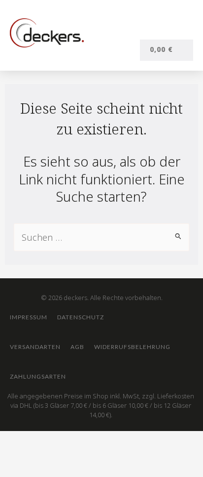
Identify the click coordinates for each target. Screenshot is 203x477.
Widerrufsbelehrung (132, 346)
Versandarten (35, 346)
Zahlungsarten (38, 376)
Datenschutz (80, 317)
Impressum (28, 317)
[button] (183, 28)
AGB (77, 346)
